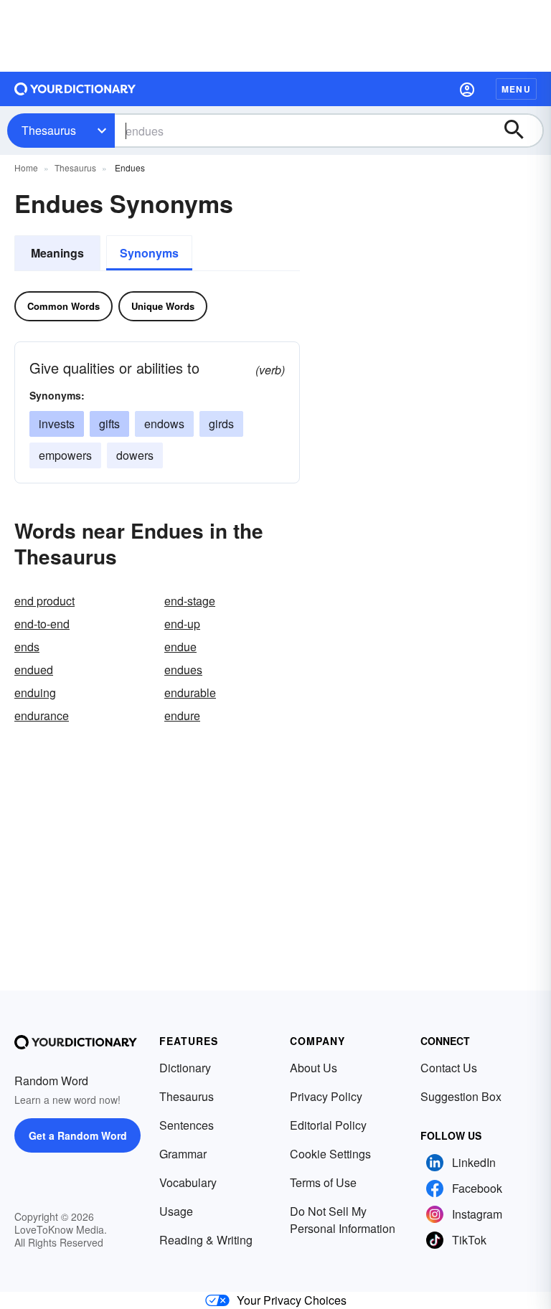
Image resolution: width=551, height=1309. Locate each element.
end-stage (189, 600)
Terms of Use (323, 1182)
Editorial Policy (328, 1125)
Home (26, 167)
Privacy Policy (326, 1096)
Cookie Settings (330, 1153)
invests (57, 423)
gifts (109, 423)
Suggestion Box (460, 1096)
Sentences (186, 1125)
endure (182, 715)
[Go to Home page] (75, 88)
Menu (516, 88)
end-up (182, 623)
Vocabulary (188, 1182)
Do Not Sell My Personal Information (342, 1220)
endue (180, 646)
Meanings (57, 253)
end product (44, 600)
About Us (313, 1067)
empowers (65, 455)
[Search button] (520, 130)
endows (164, 423)
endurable (190, 692)
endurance (41, 715)
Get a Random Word (78, 1135)
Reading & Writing (206, 1240)
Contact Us (448, 1067)
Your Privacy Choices (292, 1300)
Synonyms (149, 253)
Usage (176, 1211)
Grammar (183, 1153)
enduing (35, 692)
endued (33, 669)
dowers (135, 455)
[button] (467, 89)
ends (26, 646)
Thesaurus (49, 130)
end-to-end (42, 623)
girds (221, 423)
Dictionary (185, 1067)
